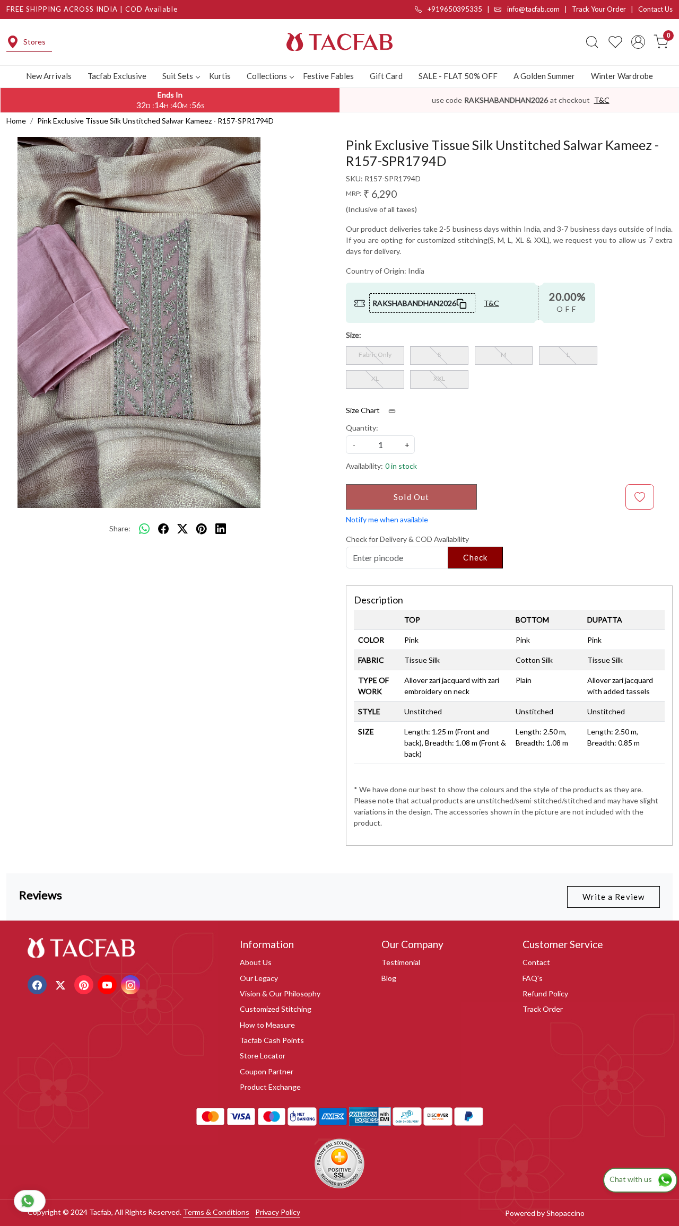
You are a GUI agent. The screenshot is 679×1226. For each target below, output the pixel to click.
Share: (119, 528)
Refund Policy (545, 993)
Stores (34, 41)
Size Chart (363, 410)
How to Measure (267, 1024)
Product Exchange (270, 1086)
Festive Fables (328, 76)
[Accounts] (638, 42)
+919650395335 (454, 9)
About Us (256, 962)
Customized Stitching (275, 1008)
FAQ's (533, 978)
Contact (536, 962)
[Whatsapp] (144, 528)
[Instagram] (132, 983)
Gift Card (386, 76)
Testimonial (400, 962)
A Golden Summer (544, 76)
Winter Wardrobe (622, 76)
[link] (592, 41)
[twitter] (182, 528)
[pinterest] (201, 528)
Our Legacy (259, 978)
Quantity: (362, 427)
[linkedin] (220, 528)
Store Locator (262, 1055)
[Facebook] (38, 983)
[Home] (339, 42)
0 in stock (401, 465)
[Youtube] (108, 983)
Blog (388, 978)
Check (475, 557)
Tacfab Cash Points (272, 1040)
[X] (62, 983)
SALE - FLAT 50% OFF (458, 76)
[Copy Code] (462, 303)
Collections (267, 76)
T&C (602, 99)
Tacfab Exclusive (117, 76)
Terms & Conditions (216, 1211)
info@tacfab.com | (539, 9)
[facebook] (163, 528)
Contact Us (655, 9)
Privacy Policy (277, 1211)
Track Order (543, 1008)
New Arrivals (49, 76)
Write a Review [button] (613, 896)
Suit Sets (177, 76)
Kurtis (220, 76)
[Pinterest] (85, 983)
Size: (353, 334)
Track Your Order (599, 9)
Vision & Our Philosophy (280, 993)
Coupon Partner (266, 1071)
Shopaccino (565, 1213)
